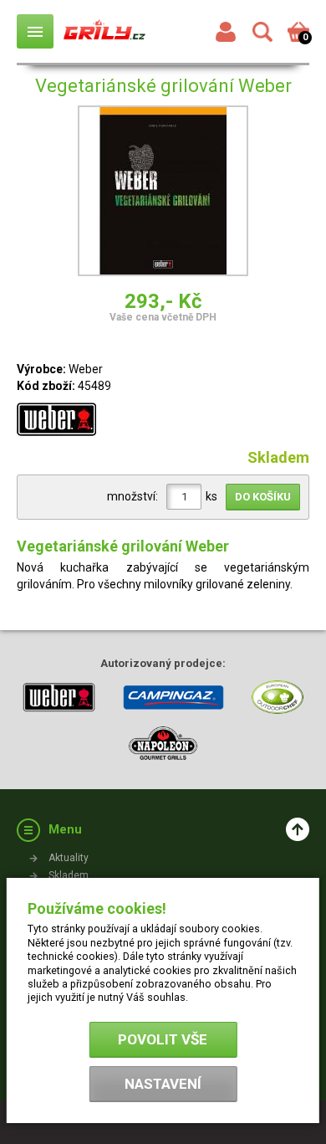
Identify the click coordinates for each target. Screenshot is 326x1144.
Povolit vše (162, 1039)
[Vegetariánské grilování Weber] (163, 193)
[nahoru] (297, 829)
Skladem (68, 875)
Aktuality (68, 858)
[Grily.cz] (104, 31)
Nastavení (163, 1083)
